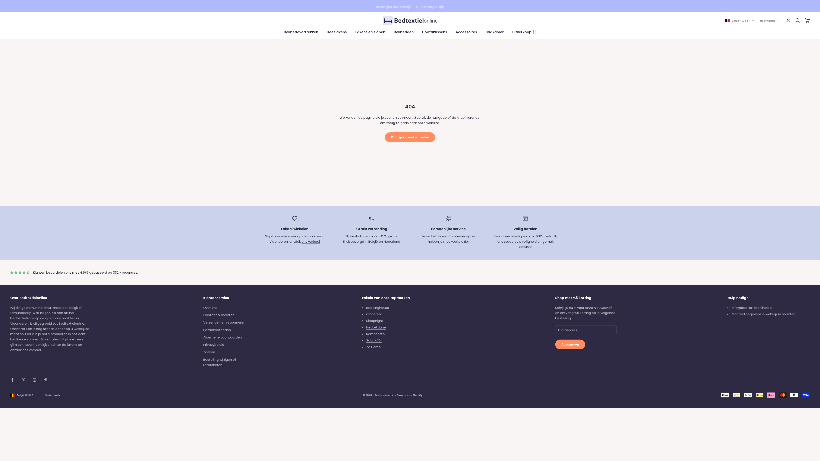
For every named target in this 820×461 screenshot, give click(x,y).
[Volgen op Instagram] (34, 380)
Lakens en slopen (370, 32)
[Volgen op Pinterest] (46, 380)
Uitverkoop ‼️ (524, 32)
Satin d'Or (374, 340)
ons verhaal (311, 241)
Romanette (375, 334)
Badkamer (495, 32)
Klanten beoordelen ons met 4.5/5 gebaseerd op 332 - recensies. (85, 272)
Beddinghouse (377, 307)
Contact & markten (218, 315)
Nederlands (767, 20)
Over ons (210, 307)
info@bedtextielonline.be (752, 307)
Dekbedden (404, 32)
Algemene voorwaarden (222, 337)
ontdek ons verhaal (25, 350)
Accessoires (466, 32)
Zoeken (209, 352)
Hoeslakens (337, 32)
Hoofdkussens (434, 32)
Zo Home (373, 347)
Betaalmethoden (217, 330)
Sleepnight (374, 320)
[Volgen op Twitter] (23, 380)
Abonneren (570, 344)
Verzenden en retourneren (224, 322)
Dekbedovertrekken (301, 32)
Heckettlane (376, 327)
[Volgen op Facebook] (12, 380)
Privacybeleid (213, 344)
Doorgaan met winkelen (410, 137)
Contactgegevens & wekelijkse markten (763, 314)
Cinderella (374, 314)
